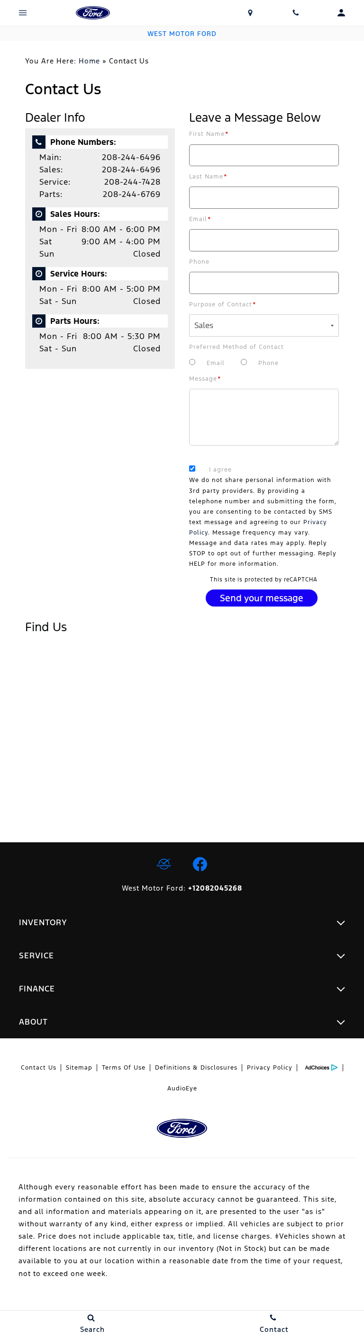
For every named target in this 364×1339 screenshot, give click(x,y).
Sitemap (79, 1067)
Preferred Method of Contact (236, 347)
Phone (199, 262)
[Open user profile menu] (341, 13)
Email (200, 219)
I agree (220, 469)
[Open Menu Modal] (23, 13)
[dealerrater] (164, 864)
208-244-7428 (132, 182)
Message (205, 379)
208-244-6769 (132, 194)
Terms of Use (124, 1067)
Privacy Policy (269, 1067)
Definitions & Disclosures (196, 1067)
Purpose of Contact (222, 304)
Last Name (208, 176)
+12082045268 (215, 888)
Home (89, 60)
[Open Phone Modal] (295, 13)
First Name (209, 134)
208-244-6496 (131, 157)
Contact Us (38, 1067)
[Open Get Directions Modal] (250, 13)
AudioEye (182, 1088)
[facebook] (200, 864)
